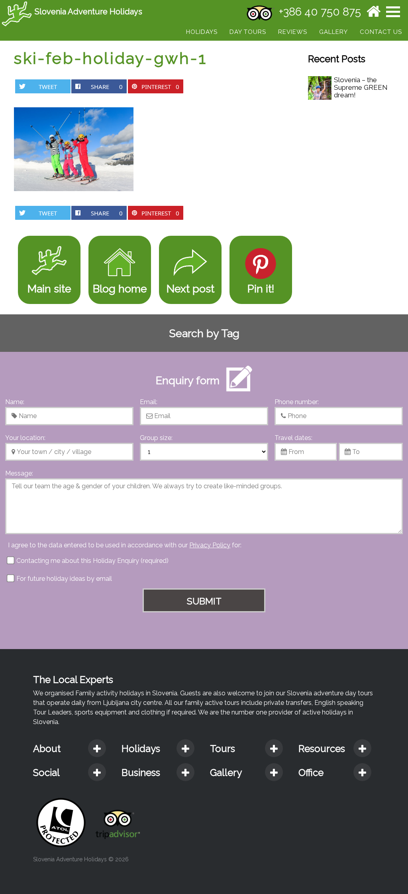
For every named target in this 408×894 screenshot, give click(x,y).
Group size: (156, 438)
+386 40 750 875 (320, 11)
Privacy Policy (209, 545)
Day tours (248, 32)
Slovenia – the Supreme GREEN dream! (361, 87)
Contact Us (381, 32)
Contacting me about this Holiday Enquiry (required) (92, 560)
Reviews (292, 32)
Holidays (202, 32)
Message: (19, 473)
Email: (148, 402)
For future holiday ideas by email (63, 578)
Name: (14, 402)
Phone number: (297, 402)
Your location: (25, 438)
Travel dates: (293, 438)
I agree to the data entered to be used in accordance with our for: (124, 545)
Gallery (333, 32)
